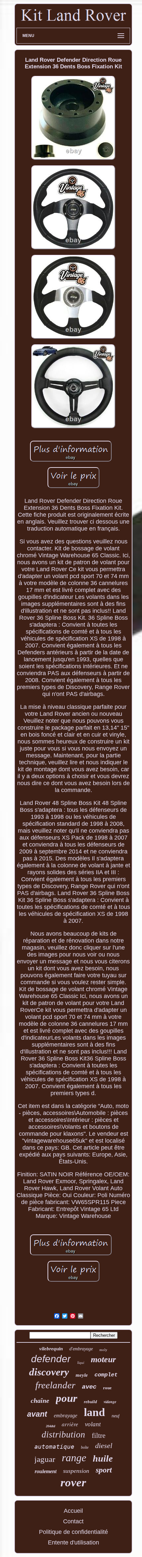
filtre (98, 1435)
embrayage (65, 1415)
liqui (80, 1363)
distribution (63, 1434)
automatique (54, 1446)
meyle (82, 1375)
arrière (70, 1424)
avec (89, 1387)
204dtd (50, 1426)
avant (37, 1414)
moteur (103, 1359)
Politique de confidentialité (73, 1532)
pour (66, 1398)
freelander (55, 1385)
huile (103, 1458)
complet (106, 1375)
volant (93, 1424)
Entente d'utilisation (73, 1542)
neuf (116, 1415)
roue (107, 1387)
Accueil (73, 1510)
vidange (110, 1401)
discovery (49, 1372)
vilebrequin (51, 1348)
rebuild (90, 1401)
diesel (103, 1445)
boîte (85, 1447)
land (94, 1412)
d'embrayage (81, 1348)
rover (73, 1482)
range (74, 1458)
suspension (76, 1471)
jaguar (44, 1459)
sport (104, 1470)
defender (51, 1358)
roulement (45, 1471)
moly (103, 1350)
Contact (73, 1521)
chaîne (40, 1400)
